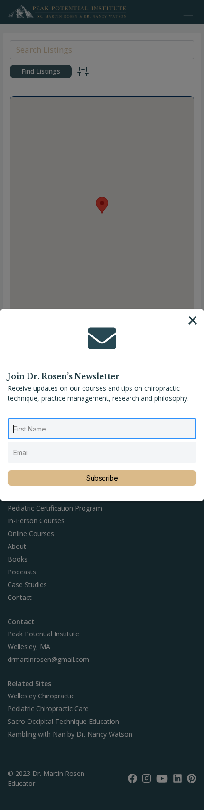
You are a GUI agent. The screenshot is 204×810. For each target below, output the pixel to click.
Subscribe (102, 478)
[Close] (193, 320)
